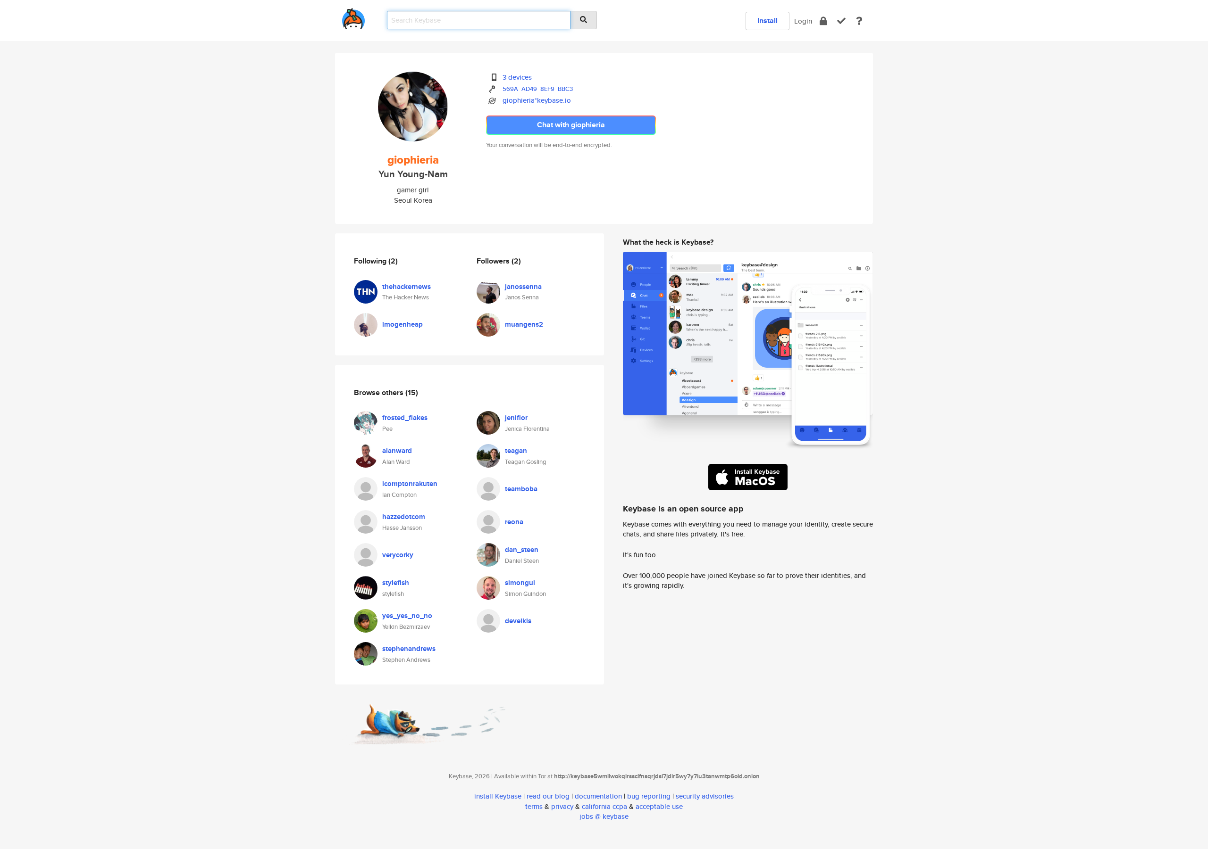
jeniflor (516, 417)
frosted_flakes (405, 417)
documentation (598, 796)
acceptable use (659, 806)
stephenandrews (409, 648)
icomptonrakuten (409, 483)
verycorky (397, 555)
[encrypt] (823, 21)
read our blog (548, 796)
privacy (562, 806)
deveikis (518, 621)
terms (534, 806)
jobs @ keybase (604, 816)
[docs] (859, 21)
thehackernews (406, 286)
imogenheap (402, 324)
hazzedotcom (403, 516)
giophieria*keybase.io (537, 100)
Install (767, 20)
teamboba (521, 489)
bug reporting (649, 796)
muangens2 (524, 324)
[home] (353, 16)
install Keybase (497, 796)
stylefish (395, 582)
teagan (516, 450)
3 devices (517, 77)
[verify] (841, 21)
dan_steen (521, 549)
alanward (397, 450)
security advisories (705, 796)
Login (803, 21)
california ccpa (604, 806)
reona (514, 522)
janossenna (523, 286)
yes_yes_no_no (407, 615)
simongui (520, 582)
